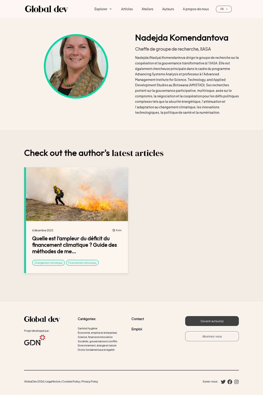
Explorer (100, 9)
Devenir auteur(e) (212, 321)
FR (222, 9)
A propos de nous (196, 9)
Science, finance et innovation (95, 337)
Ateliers (147, 9)
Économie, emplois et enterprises (97, 332)
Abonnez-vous (212, 336)
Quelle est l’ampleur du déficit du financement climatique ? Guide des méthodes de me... (74, 245)
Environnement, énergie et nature (97, 345)
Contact (138, 319)
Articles (127, 9)
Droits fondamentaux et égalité (96, 349)
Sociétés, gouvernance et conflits (97, 341)
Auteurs (168, 9)
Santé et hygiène (87, 328)
